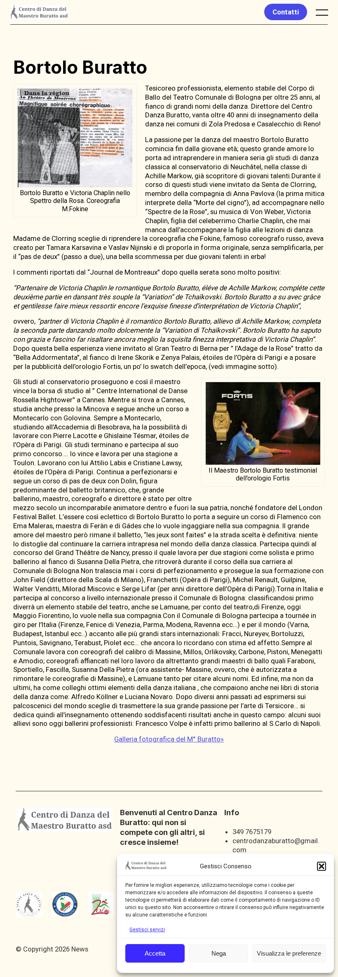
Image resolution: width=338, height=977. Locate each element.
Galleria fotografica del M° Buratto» (169, 739)
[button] (321, 866)
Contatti (285, 12)
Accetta (155, 953)
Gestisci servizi (147, 930)
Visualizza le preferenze (289, 953)
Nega (218, 953)
